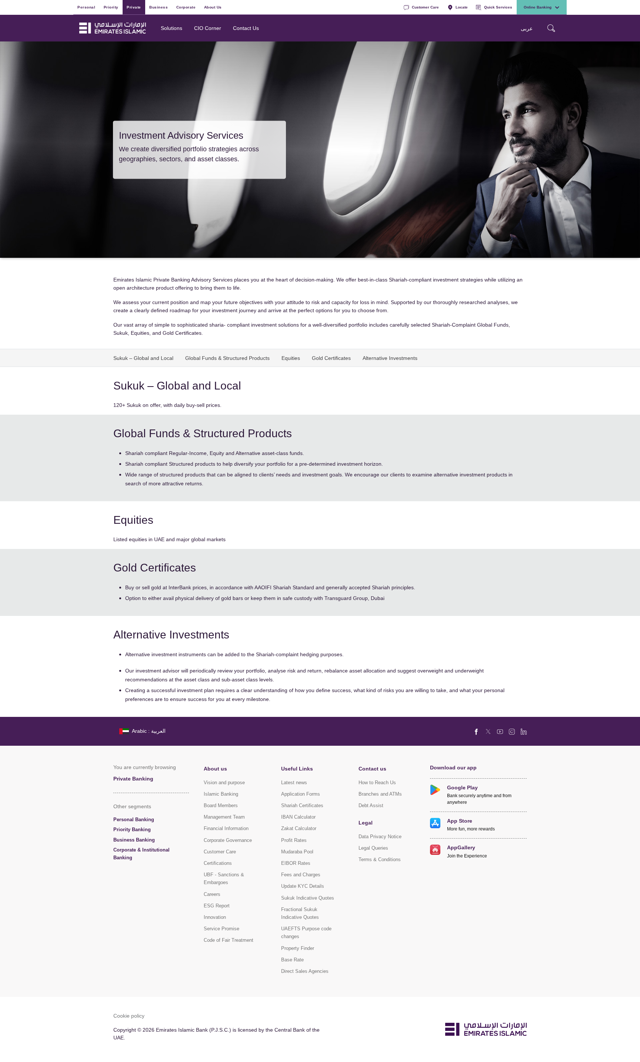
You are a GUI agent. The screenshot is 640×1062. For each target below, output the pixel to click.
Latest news (294, 782)
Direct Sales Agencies (305, 971)
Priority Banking (132, 829)
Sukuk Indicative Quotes (307, 898)
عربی (527, 28)
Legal (366, 822)
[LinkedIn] (524, 731)
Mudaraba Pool (297, 851)
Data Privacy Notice (380, 836)
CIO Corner (207, 28)
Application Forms (300, 794)
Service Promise (221, 928)
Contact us (372, 768)
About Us (213, 7)
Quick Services (498, 7)
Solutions (171, 28)
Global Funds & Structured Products (227, 358)
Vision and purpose (224, 782)
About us (215, 768)
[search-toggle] (551, 28)
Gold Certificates (331, 358)
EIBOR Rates (295, 863)
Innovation (215, 917)
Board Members (221, 805)
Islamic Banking (221, 794)
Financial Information (226, 828)
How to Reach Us (377, 782)
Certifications (218, 863)
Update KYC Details (302, 886)
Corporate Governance (228, 840)
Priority (111, 7)
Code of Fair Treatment (228, 940)
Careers (212, 894)
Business (158, 7)
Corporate (186, 7)
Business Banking (134, 840)
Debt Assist (371, 805)
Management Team (224, 817)
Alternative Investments (390, 358)
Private (134, 7)
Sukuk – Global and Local (143, 358)
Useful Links (297, 768)
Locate (462, 7)
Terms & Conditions (380, 859)
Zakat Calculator (298, 828)
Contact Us (246, 28)
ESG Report (217, 905)
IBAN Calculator (298, 817)
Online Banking (537, 7)
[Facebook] (476, 731)
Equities (290, 358)
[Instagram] (512, 731)
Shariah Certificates (302, 805)
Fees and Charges (300, 874)
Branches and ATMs (380, 794)
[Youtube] (500, 731)
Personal (86, 7)
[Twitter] (488, 731)
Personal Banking (133, 819)
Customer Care (425, 7)
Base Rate (292, 959)
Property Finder (297, 948)
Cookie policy (128, 1015)
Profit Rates (294, 840)
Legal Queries (373, 848)
